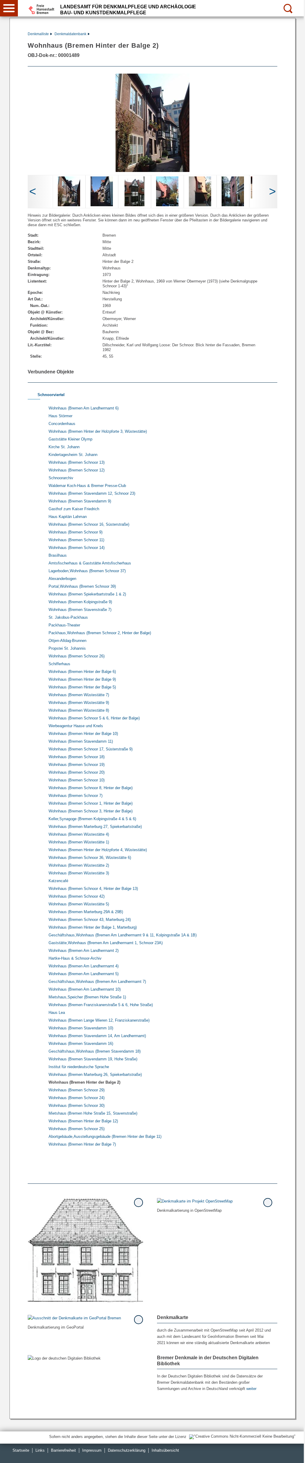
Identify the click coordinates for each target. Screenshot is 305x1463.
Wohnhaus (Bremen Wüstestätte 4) (79, 834)
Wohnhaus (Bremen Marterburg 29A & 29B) (86, 912)
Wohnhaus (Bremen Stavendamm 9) (80, 501)
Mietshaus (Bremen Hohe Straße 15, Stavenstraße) (93, 1113)
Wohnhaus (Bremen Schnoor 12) (77, 470)
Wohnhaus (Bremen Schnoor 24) (77, 1098)
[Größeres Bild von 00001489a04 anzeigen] (134, 191)
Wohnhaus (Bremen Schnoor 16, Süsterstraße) (89, 524)
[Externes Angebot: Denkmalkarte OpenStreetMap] (215, 1200)
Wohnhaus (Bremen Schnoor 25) (77, 1129)
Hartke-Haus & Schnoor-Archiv (75, 958)
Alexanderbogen (62, 578)
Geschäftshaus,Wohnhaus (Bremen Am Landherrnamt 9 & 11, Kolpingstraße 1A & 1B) (123, 935)
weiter (251, 1388)
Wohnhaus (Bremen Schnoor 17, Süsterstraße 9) (91, 749)
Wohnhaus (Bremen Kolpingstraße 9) (80, 602)
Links (40, 1450)
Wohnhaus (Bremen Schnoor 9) (75, 532)
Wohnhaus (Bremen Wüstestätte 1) (79, 842)
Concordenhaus (62, 423)
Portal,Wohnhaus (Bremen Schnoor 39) (82, 586)
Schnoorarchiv (61, 478)
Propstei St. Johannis (67, 648)
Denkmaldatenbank (70, 34)
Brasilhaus (58, 555)
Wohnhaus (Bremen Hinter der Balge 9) (82, 679)
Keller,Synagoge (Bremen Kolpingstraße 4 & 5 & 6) (92, 819)
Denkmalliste (38, 34)
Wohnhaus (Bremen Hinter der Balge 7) (82, 1144)
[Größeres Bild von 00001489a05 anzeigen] (167, 191)
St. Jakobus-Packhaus (68, 617)
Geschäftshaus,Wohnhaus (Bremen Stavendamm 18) (95, 1051)
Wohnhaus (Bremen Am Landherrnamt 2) (84, 950)
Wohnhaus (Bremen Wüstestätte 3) (79, 873)
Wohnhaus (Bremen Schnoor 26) (77, 656)
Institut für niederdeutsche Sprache (79, 1067)
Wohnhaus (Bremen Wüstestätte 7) (79, 695)
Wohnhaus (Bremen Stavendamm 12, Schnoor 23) (92, 493)
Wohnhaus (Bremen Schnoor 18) (77, 757)
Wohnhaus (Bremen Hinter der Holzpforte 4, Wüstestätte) (98, 850)
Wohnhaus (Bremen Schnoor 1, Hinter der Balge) (91, 803)
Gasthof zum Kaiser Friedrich (74, 509)
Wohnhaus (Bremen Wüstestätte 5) (79, 904)
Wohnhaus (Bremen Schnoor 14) (77, 547)
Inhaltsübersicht (165, 1450)
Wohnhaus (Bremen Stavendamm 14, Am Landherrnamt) (97, 1036)
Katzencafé (58, 881)
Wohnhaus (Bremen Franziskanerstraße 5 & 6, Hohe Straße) (101, 1005)
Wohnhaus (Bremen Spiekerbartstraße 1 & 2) (87, 594)
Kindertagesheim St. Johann (73, 454)
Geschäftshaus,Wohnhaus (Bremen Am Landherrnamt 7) (97, 981)
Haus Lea (57, 1012)
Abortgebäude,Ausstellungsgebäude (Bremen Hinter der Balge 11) (105, 1136)
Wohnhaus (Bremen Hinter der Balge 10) (83, 733)
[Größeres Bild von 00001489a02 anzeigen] (69, 191)
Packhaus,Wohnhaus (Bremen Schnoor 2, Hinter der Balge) (100, 633)
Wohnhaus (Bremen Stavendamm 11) (81, 741)
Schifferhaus (59, 664)
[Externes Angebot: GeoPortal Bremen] (86, 1318)
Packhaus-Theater (64, 625)
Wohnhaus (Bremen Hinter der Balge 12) (83, 1121)
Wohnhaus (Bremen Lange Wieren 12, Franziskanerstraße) (99, 1020)
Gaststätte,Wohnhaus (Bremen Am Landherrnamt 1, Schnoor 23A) (106, 943)
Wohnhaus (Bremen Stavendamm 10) (81, 1028)
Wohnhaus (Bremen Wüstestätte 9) (79, 702)
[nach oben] (295, 1453)
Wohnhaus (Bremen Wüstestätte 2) (79, 865)
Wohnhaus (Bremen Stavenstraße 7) (80, 609)
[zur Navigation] (9, 8)
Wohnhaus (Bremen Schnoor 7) (75, 795)
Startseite (21, 1450)
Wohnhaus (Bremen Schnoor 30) (77, 1105)
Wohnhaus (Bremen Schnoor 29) (77, 1090)
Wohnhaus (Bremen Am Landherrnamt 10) (85, 989)
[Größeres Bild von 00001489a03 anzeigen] (102, 191)
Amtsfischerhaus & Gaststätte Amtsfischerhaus (90, 563)
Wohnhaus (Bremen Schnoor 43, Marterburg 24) (90, 919)
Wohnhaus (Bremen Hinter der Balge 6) (82, 671)
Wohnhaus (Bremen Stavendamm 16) (81, 1043)
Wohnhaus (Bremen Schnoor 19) (77, 764)
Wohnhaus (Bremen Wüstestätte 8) (79, 710)
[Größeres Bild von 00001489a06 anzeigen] (200, 191)
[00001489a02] (152, 123)
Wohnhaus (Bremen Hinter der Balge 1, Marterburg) (93, 927)
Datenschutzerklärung (126, 1450)
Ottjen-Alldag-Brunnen (67, 640)
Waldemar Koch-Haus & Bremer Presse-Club (87, 485)
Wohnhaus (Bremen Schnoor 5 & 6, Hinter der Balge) (94, 718)
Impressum (92, 1450)
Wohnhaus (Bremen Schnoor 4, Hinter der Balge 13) (93, 888)
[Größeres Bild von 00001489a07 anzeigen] (233, 191)
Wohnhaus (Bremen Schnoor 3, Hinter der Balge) (91, 811)
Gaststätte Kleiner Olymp (70, 439)
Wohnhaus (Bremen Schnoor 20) (77, 772)
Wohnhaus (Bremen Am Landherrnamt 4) (84, 966)
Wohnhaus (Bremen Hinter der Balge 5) (82, 687)
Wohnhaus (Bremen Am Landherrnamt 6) (84, 408)
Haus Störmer (60, 416)
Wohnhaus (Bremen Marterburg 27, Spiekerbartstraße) (95, 826)
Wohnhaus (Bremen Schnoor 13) (77, 462)
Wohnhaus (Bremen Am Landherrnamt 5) (84, 974)
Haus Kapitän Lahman (68, 516)
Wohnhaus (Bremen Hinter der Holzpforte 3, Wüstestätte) (98, 431)
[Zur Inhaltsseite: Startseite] (86, 1250)
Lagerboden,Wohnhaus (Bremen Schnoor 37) (87, 571)
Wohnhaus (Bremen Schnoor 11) (76, 540)
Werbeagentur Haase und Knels (76, 726)
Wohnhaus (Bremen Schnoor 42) (77, 896)
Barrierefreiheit (63, 1450)
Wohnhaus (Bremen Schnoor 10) (77, 780)
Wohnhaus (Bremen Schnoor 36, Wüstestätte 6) (90, 857)
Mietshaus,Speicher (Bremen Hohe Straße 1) (87, 997)
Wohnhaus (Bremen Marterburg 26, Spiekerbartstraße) (95, 1074)
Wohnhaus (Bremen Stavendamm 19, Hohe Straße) (93, 1059)
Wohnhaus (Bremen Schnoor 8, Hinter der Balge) (91, 788)
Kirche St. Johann (64, 447)
